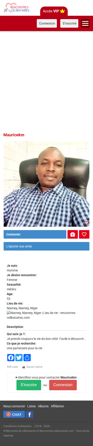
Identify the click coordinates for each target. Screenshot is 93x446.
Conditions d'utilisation (17, 426)
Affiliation (57, 406)
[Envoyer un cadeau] (73, 234)
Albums (43, 406)
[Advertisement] (46, 81)
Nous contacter (14, 406)
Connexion (62, 385)
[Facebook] (29, 414)
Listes (31, 406)
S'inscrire (29, 385)
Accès (51, 11)
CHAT (16, 415)
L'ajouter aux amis (19, 246)
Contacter (13, 234)
